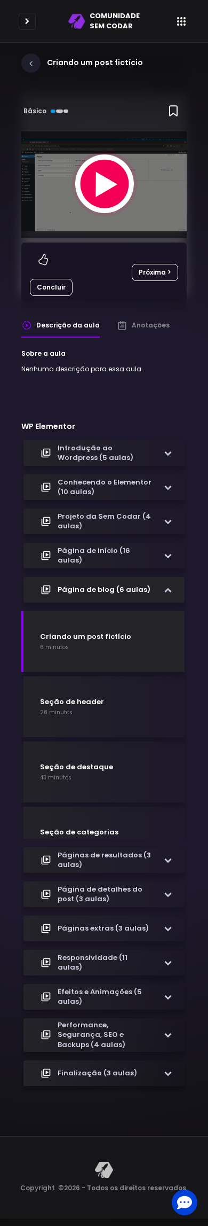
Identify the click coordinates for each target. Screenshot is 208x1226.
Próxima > (155, 272)
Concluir (51, 287)
